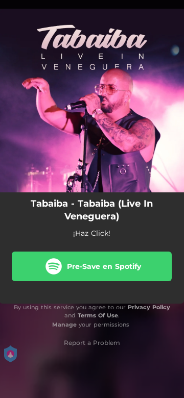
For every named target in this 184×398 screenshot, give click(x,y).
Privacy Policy (149, 307)
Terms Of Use (98, 315)
